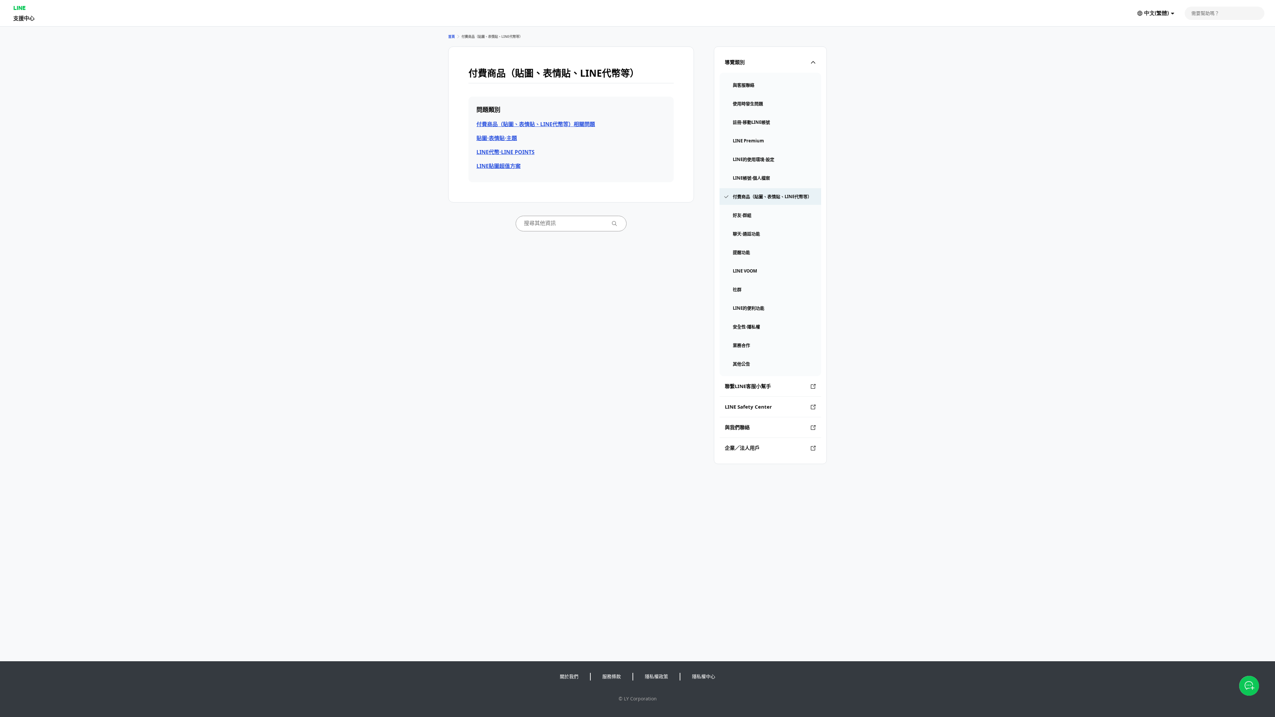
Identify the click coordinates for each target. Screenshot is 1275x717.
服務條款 (611, 676)
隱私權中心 (703, 676)
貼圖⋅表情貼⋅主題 (496, 138)
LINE (19, 7)
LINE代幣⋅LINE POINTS (505, 152)
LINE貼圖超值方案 (498, 166)
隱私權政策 (656, 676)
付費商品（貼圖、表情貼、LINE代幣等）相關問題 (535, 124)
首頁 (451, 36)
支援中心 (24, 18)
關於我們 (569, 676)
